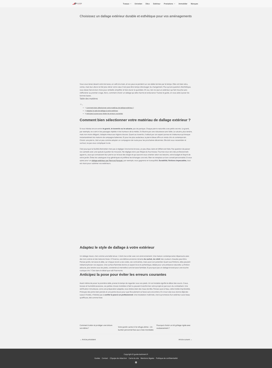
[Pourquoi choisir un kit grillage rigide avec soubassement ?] (174, 311)
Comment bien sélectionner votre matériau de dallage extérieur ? (110, 108)
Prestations (168, 4)
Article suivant (185, 339)
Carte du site (134, 358)
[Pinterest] (136, 362)
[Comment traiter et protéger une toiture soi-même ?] (97, 311)
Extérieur (156, 4)
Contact (105, 358)
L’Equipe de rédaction (118, 358)
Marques (194, 4)
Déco (148, 4)
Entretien (138, 4)
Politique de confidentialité (167, 358)
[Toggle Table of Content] (81, 105)
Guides (97, 358)
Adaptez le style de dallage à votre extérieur (102, 111)
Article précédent (88, 339)
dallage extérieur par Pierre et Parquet (107, 160)
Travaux (126, 4)
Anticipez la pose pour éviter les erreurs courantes (104, 114)
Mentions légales (147, 358)
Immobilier (183, 4)
